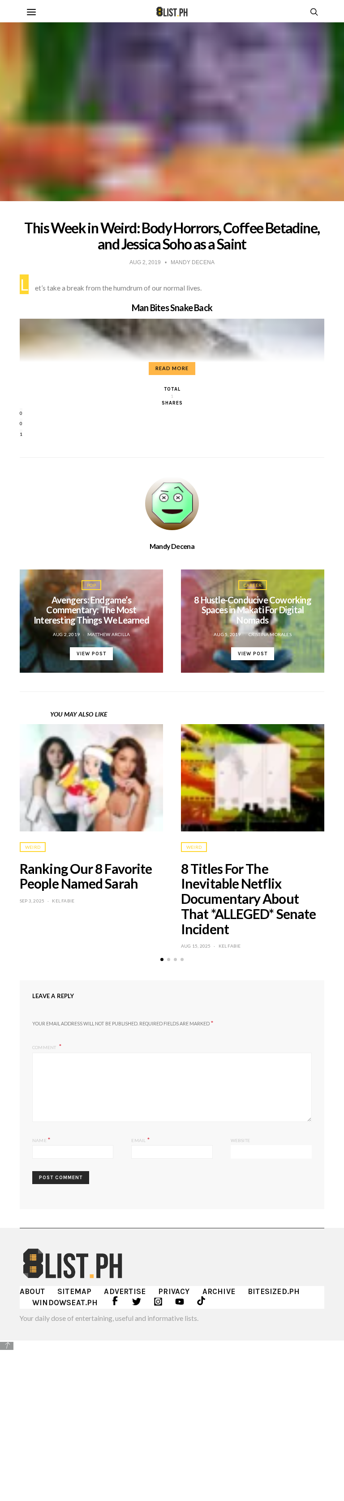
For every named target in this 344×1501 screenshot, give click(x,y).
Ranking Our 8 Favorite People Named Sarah (86, 876)
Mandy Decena (172, 546)
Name (41, 1139)
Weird (32, 847)
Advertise (125, 1291)
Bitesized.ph (274, 1291)
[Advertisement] (172, 1414)
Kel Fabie (63, 900)
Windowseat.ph (65, 1302)
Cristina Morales (270, 634)
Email (140, 1139)
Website (240, 1140)
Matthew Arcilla (108, 634)
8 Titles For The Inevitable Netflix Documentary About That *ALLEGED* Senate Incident (248, 898)
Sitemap (74, 1291)
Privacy (173, 1291)
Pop (91, 585)
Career (253, 585)
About (32, 1291)
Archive (218, 1291)
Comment (44, 1047)
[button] (162, 959)
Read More (172, 368)
